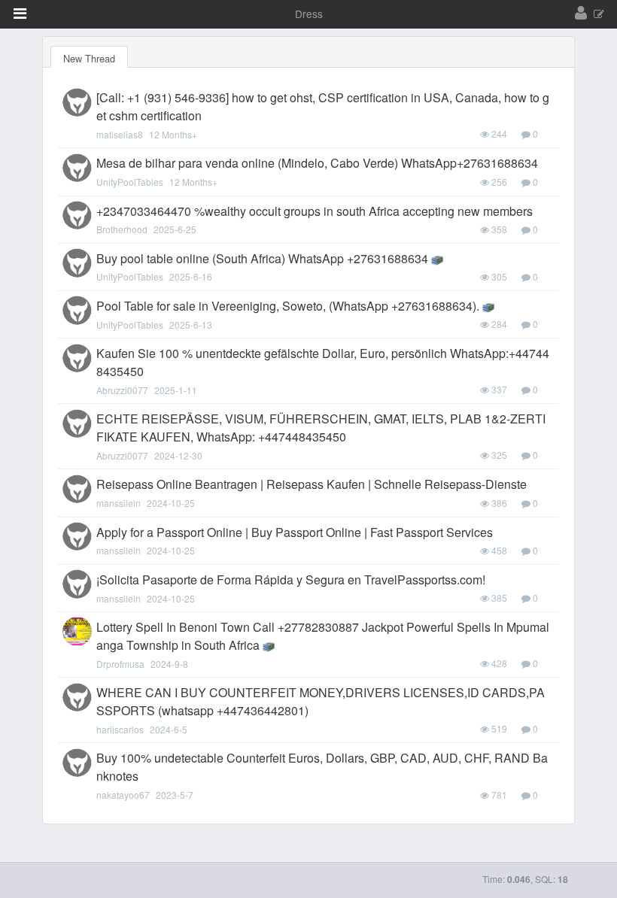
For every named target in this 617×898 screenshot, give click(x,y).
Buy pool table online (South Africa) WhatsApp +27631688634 (262, 258)
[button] (20, 13)
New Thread (89, 58)
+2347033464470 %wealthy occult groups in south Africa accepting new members (314, 211)
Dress (309, 13)
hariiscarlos (120, 729)
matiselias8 (119, 134)
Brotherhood (121, 229)
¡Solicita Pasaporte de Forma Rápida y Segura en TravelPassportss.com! (290, 579)
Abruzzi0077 (122, 390)
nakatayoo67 (123, 794)
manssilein (118, 502)
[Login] (581, 13)
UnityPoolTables (129, 181)
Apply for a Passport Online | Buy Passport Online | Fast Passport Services (294, 532)
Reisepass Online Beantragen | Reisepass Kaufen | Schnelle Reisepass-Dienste (311, 484)
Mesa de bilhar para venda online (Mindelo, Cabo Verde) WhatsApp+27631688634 (317, 162)
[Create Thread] (599, 15)
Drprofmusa (120, 663)
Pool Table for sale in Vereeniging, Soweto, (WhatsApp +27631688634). (287, 305)
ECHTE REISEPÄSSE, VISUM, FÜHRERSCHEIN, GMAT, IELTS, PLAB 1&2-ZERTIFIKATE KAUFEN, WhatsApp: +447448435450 (321, 427)
